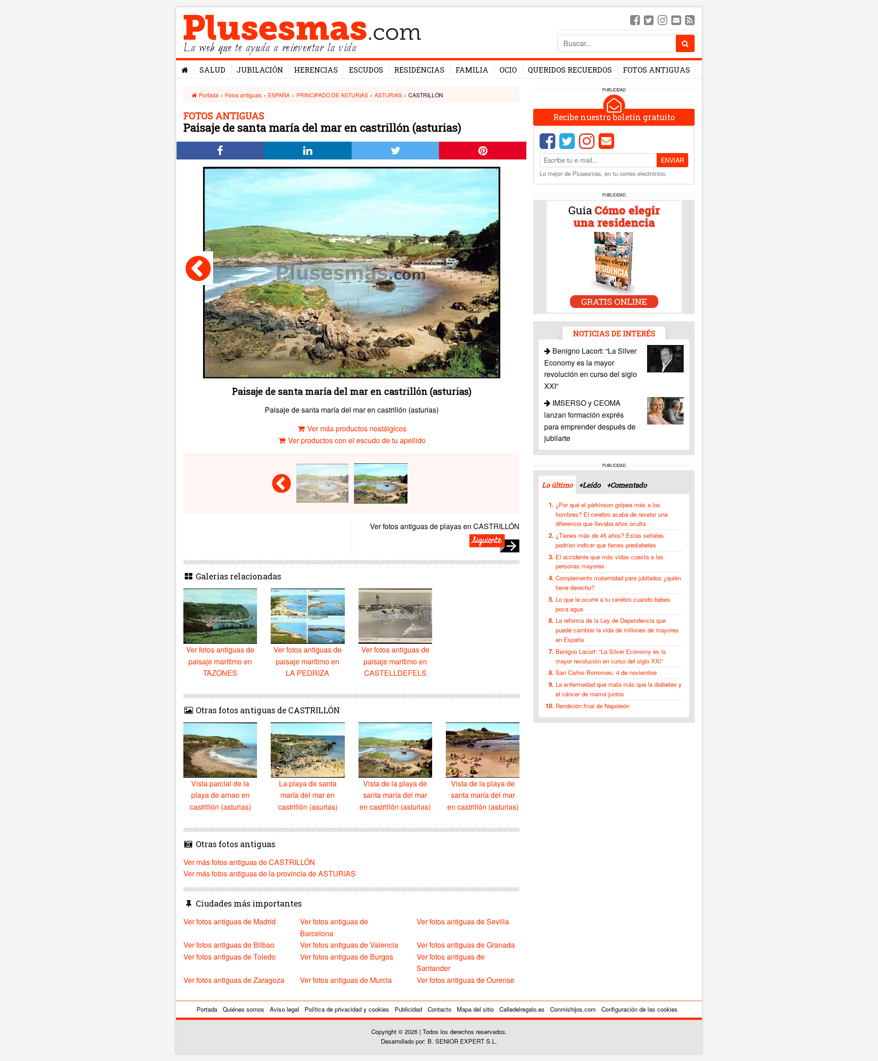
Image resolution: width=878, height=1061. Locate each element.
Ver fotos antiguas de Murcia (346, 980)
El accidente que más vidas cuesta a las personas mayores (610, 561)
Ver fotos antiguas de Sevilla (463, 921)
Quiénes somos (243, 1009)
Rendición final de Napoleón (592, 705)
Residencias (419, 69)
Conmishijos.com (573, 1009)
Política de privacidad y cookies (347, 1009)
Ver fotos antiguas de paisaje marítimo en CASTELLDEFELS (395, 661)
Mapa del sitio (475, 1009)
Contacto (439, 1009)
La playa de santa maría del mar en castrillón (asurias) (307, 795)
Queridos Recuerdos (570, 69)
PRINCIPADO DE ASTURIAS (332, 95)
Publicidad (408, 1009)
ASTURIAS (388, 95)
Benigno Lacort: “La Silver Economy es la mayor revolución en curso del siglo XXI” (611, 656)
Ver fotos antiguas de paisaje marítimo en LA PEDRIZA (307, 661)
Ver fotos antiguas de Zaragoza (233, 980)
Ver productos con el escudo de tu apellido (356, 440)
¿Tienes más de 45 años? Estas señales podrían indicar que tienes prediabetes (610, 540)
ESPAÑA (279, 95)
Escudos (366, 69)
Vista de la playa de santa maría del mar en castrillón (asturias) (395, 795)
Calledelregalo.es (522, 1009)
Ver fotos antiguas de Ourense (465, 980)
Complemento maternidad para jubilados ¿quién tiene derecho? (618, 582)
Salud (212, 69)
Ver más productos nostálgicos (356, 428)
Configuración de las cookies (639, 1009)
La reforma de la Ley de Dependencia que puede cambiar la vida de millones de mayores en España (617, 630)
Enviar (672, 159)
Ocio (508, 69)
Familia (471, 69)
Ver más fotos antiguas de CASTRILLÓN (249, 862)
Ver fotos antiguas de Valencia (349, 944)
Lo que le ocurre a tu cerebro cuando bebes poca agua (613, 604)
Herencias (316, 69)
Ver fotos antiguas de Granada (466, 944)
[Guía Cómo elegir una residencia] (614, 256)
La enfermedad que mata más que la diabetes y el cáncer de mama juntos (619, 689)
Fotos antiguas (656, 69)
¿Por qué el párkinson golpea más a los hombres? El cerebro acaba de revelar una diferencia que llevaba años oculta (612, 514)
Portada (208, 95)
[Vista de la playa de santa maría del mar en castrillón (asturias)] (198, 268)
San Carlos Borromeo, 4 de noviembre (606, 672)
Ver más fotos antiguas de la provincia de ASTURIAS (269, 873)
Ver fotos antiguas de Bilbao (228, 944)
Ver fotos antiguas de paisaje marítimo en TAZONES (220, 661)
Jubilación (259, 69)
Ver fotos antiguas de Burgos (346, 956)
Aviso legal (284, 1009)
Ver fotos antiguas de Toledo (229, 956)
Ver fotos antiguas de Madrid (229, 921)
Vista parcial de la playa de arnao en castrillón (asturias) (220, 795)
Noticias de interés (614, 333)
